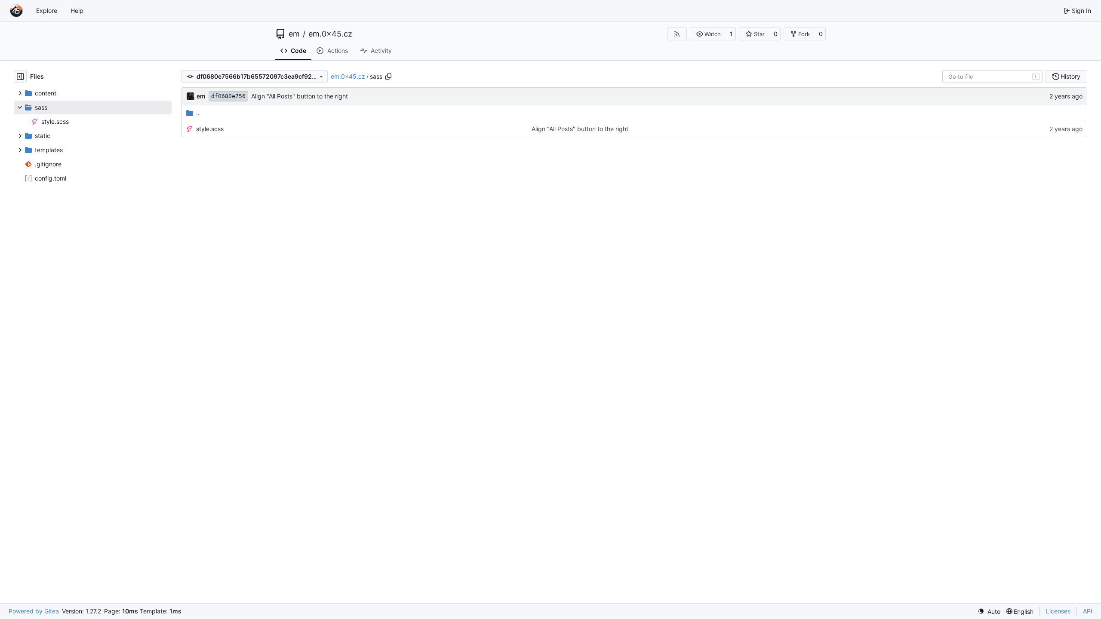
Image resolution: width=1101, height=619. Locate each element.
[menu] (989, 611)
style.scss (210, 128)
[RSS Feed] (677, 34)
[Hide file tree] (20, 76)
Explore (46, 10)
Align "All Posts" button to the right (299, 96)
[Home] (16, 10)
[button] (708, 34)
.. (198, 112)
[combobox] (992, 76)
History (1070, 76)
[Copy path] (388, 77)
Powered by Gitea (34, 611)
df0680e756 (228, 96)
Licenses (1058, 611)
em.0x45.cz (330, 34)
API (1087, 611)
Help (77, 10)
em (294, 34)
